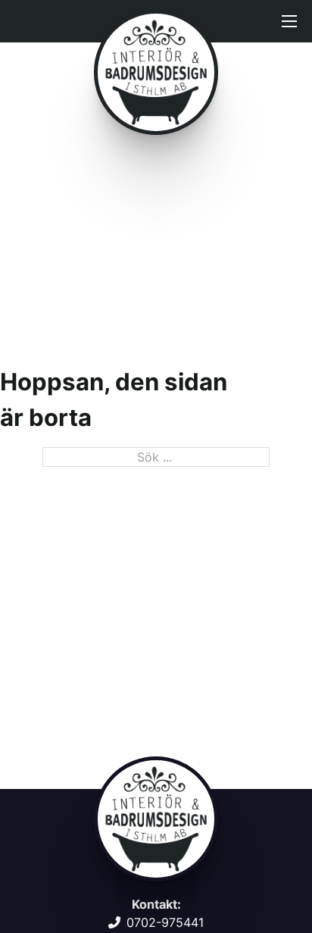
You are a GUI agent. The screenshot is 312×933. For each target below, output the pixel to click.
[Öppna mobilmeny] (289, 21)
